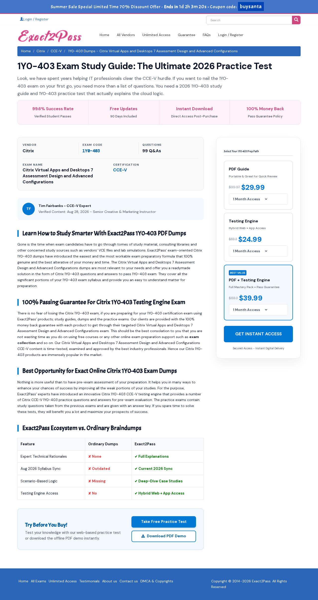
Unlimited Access (156, 35)
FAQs (207, 35)
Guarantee (186, 35)
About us (109, 581)
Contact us (128, 581)
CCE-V (56, 51)
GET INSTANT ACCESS (258, 333)
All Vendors (126, 35)
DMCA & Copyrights (156, 581)
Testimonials (89, 581)
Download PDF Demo (166, 536)
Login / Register (35, 19)
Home (104, 35)
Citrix (41, 51)
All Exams (38, 581)
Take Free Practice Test (164, 521)
